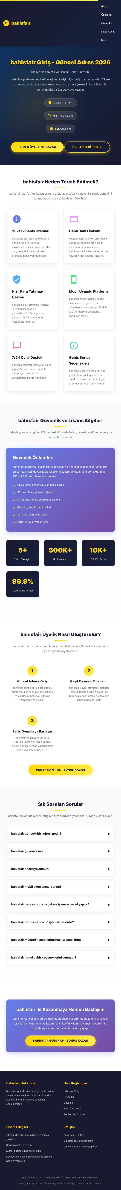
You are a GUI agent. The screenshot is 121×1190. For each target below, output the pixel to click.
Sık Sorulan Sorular (74, 1114)
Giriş (104, 6)
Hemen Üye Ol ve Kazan (37, 147)
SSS (103, 39)
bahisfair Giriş (71, 1091)
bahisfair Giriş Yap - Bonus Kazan (60, 1040)
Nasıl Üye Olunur (73, 1108)
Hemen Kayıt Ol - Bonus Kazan (60, 769)
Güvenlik (106, 23)
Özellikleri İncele (87, 147)
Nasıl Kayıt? (108, 31)
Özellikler (106, 14)
